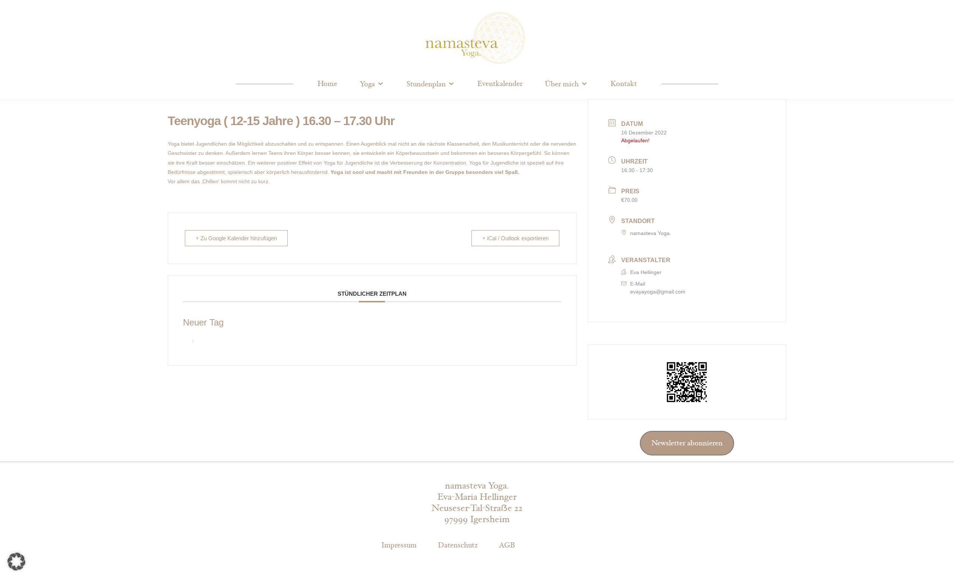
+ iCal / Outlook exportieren (515, 238)
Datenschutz (458, 545)
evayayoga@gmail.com (657, 292)
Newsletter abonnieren (687, 443)
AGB (507, 545)
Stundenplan (426, 84)
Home (327, 84)
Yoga (367, 84)
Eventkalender (499, 84)
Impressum (399, 545)
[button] (16, 561)
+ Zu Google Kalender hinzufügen (236, 238)
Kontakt (623, 84)
